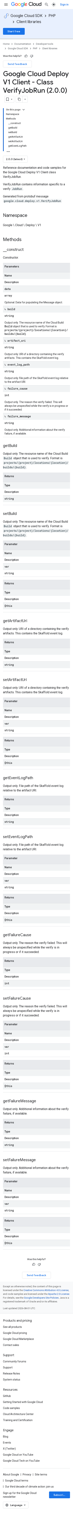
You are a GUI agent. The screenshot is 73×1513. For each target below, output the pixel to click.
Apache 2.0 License (58, 1294)
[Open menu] (6, 4)
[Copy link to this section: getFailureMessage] (40, 1101)
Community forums (14, 1361)
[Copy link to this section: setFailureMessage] (39, 1160)
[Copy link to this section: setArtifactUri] (30, 680)
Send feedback (17, 64)
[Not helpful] (31, 56)
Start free (13, 31)
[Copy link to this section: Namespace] (31, 215)
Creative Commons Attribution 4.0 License (46, 1290)
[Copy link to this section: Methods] (26, 240)
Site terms (41, 1474)
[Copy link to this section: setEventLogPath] (36, 837)
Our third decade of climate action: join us (29, 1486)
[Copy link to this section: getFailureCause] (35, 935)
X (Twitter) (9, 1448)
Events (7, 1442)
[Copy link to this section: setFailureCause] (34, 998)
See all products (12, 1326)
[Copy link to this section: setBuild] (20, 514)
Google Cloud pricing (15, 1332)
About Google (11, 1474)
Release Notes (11, 1373)
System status (11, 1379)
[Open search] (46, 4)
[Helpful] (26, 56)
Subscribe (60, 1495)
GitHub (7, 1395)
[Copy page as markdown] (19, 99)
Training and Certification (18, 1420)
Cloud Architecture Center (18, 1414)
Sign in (64, 4)
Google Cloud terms (16, 1480)
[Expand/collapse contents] (23, 109)
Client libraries (28, 21)
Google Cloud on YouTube (18, 1454)
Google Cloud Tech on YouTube (21, 1460)
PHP (52, 15)
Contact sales (11, 1345)
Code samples (11, 1408)
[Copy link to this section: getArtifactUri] (31, 621)
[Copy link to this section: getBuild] (21, 446)
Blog (5, 1436)
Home (6, 43)
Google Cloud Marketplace (18, 1338)
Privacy (27, 1474)
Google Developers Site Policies (41, 1297)
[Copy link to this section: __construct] (27, 250)
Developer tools (44, 43)
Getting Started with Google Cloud (23, 1402)
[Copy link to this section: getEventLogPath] (37, 778)
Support (8, 1367)
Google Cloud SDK (26, 15)
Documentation (22, 43)
